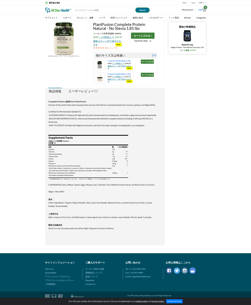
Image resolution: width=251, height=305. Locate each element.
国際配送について (93, 272)
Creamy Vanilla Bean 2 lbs (119, 60)
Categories (201, 17)
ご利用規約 (50, 284)
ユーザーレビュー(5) (83, 91)
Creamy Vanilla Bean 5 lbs (119, 74)
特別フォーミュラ (118, 17)
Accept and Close (174, 301)
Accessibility (50, 272)
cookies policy (141, 301)
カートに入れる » (143, 35)
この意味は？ (106, 37)
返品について (91, 276)
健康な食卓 (138, 17)
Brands (187, 17)
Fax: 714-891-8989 (134, 272)
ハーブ (102, 17)
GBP (201, 3)
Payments (89, 280)
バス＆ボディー (156, 17)
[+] (154, 55)
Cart (202, 9)
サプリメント (51, 17)
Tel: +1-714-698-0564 (135, 269)
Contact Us (90, 284)
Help (184, 3)
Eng (193, 3)
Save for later (141, 40)
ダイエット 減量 (85, 17)
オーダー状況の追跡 (94, 269)
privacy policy (158, 301)
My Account (187, 9)
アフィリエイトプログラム (57, 276)
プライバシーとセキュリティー (59, 280)
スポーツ (67, 17)
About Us (49, 269)
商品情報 (55, 91)
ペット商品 (174, 17)
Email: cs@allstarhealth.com (138, 276)
